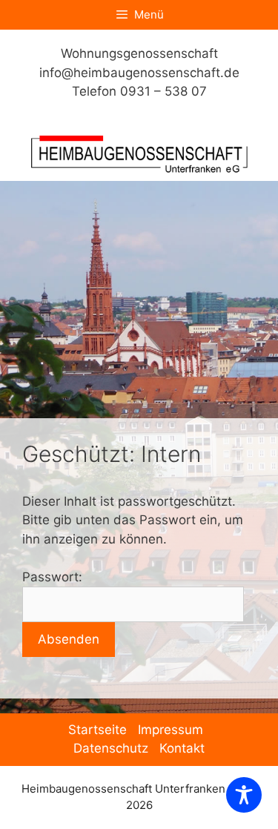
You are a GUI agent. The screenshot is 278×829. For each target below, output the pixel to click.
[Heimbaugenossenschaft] (139, 152)
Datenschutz (110, 748)
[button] (26, 802)
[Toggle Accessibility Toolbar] (244, 795)
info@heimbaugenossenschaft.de (139, 72)
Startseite (97, 729)
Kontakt (182, 748)
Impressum (170, 729)
